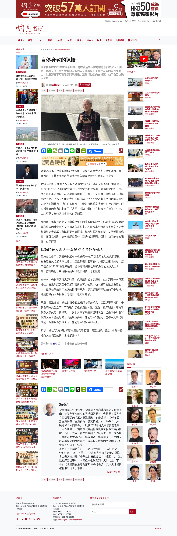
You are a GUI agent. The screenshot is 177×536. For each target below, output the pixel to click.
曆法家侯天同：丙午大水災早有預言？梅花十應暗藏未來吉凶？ (26, 470)
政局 (20, 40)
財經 (50, 40)
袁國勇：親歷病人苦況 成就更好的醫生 (152, 123)
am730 (56, 343)
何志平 (148, 97)
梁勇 (147, 343)
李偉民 (148, 314)
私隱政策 (158, 528)
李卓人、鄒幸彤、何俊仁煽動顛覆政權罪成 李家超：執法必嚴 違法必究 (152, 326)
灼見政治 (20, 106)
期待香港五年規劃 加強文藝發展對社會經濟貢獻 (152, 309)
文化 (40, 40)
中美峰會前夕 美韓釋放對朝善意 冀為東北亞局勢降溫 (26, 113)
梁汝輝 (148, 300)
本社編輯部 (24, 83)
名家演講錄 (21, 72)
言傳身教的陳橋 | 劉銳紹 (61, 49)
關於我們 (132, 40)
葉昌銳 (148, 83)
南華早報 (52, 91)
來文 (147, 214)
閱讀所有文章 (113, 472)
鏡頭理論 (78, 91)
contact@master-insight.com (70, 520)
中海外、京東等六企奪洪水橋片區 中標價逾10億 (27, 151)
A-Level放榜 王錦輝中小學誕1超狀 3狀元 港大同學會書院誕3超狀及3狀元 (152, 183)
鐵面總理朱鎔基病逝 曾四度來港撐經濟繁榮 (152, 252)
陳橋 (60, 91)
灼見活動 (120, 40)
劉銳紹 (56, 84)
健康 (70, 40)
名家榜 (108, 40)
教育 (30, 40)
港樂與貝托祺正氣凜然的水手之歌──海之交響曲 (49, 374)
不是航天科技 (150, 236)
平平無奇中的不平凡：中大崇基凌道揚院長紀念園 (152, 338)
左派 (44, 91)
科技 (89, 40)
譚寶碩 (148, 155)
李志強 (148, 238)
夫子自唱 (84, 84)
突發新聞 (68, 91)
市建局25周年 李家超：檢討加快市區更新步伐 (152, 223)
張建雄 (148, 197)
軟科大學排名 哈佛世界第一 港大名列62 (151, 166)
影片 (99, 40)
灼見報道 (20, 144)
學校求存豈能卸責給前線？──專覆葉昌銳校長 (152, 209)
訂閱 (132, 511)
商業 (79, 40)
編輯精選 (148, 228)
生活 (60, 40)
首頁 (42, 49)
